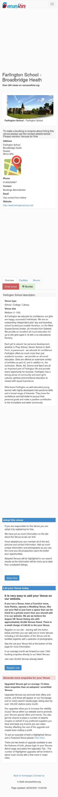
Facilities (23, 280)
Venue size (10, 308)
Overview (9, 280)
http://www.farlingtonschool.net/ (18, 205)
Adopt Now (12, 577)
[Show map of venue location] (29, 165)
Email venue (11, 286)
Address (7, 140)
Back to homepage (23, 775)
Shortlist (28, 286)
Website (7, 201)
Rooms (36, 280)
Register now (13, 667)
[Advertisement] (29, 40)
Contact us (39, 775)
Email (6, 193)
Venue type (10, 300)
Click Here (39, 737)
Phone (6, 178)
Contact (7, 186)
